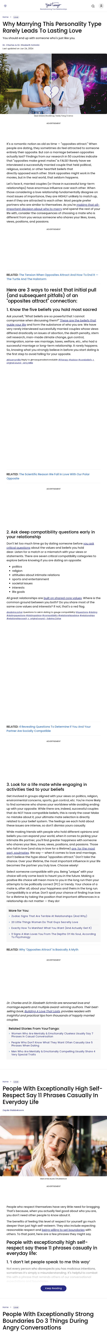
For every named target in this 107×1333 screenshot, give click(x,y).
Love (16, 17)
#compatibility (50, 615)
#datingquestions (16, 615)
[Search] (92, 6)
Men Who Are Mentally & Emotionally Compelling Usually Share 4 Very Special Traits (53, 1053)
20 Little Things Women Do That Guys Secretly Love (44, 922)
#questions (82, 612)
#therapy (63, 359)
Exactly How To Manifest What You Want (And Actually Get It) (51, 928)
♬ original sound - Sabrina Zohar (44, 618)
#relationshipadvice (68, 615)
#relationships (87, 615)
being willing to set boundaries (63, 1230)
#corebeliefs (85, 359)
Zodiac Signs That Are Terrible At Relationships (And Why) (49, 916)
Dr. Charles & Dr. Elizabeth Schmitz (21, 45)
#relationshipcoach (17, 618)
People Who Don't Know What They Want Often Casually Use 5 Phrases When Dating (52, 1044)
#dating (93, 612)
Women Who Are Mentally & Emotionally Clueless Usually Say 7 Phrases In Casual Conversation (52, 1035)
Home (5, 17)
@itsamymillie (14, 359)
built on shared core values (63, 598)
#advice (73, 359)
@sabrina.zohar (15, 612)
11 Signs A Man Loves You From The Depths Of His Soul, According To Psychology (53, 936)
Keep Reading (53, 1288)
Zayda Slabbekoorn (13, 1110)
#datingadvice (34, 615)
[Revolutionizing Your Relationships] (53, 5)
